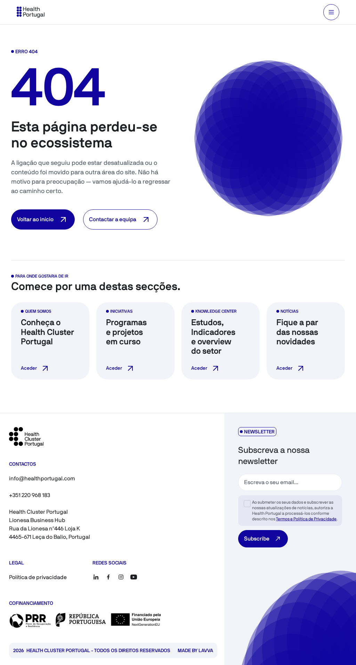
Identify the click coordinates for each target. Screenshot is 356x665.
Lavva (206, 650)
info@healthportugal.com (42, 478)
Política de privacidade (38, 577)
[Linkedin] (95, 577)
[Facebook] (108, 577)
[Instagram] (121, 577)
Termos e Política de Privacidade (306, 518)
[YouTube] (133, 577)
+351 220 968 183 (29, 495)
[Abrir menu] (331, 12)
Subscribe (256, 538)
